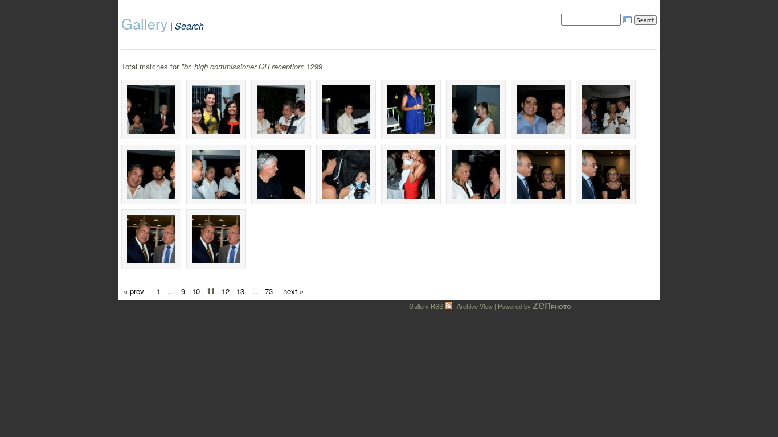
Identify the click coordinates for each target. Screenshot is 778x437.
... (170, 291)
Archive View (475, 306)
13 (240, 291)
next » (293, 291)
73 (269, 291)
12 (226, 291)
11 (211, 291)
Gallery (144, 23)
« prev (134, 291)
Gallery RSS (427, 306)
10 (196, 291)
